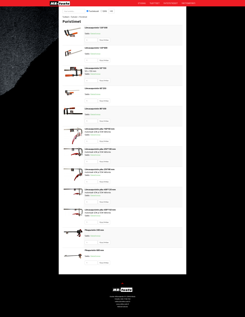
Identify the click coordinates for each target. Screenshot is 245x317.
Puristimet (83, 16)
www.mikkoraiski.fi (122, 304)
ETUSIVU (142, 3)
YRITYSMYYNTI (188, 3)
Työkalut (74, 16)
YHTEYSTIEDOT (170, 3)
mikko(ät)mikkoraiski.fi (122, 301)
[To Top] (122, 283)
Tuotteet (66, 16)
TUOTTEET (155, 3)
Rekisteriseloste (122, 307)
